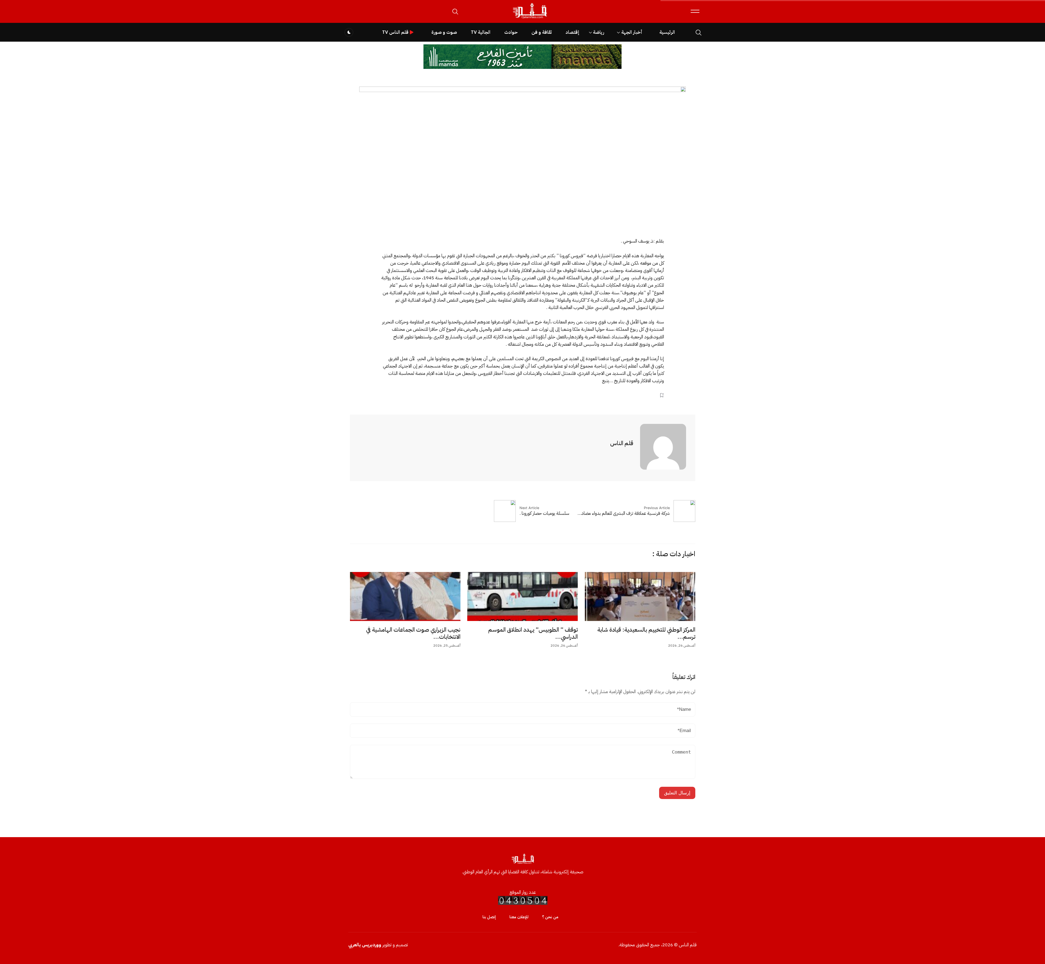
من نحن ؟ (550, 917)
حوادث (511, 32)
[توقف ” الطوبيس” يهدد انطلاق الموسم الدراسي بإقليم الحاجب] (522, 596)
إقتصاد (572, 32)
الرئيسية (667, 32)
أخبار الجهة (631, 32)
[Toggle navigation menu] (695, 11)
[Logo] (529, 18)
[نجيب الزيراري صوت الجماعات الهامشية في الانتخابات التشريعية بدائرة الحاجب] (405, 596)
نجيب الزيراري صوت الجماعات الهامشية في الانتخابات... (413, 633)
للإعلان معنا (518, 917)
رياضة (598, 32)
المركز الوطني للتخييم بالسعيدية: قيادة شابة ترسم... (646, 633)
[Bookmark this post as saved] (661, 395)
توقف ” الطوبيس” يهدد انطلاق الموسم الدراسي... (533, 633)
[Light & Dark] (349, 32)
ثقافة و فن (541, 32)
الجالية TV (480, 32)
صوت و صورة (444, 32)
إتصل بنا (489, 917)
